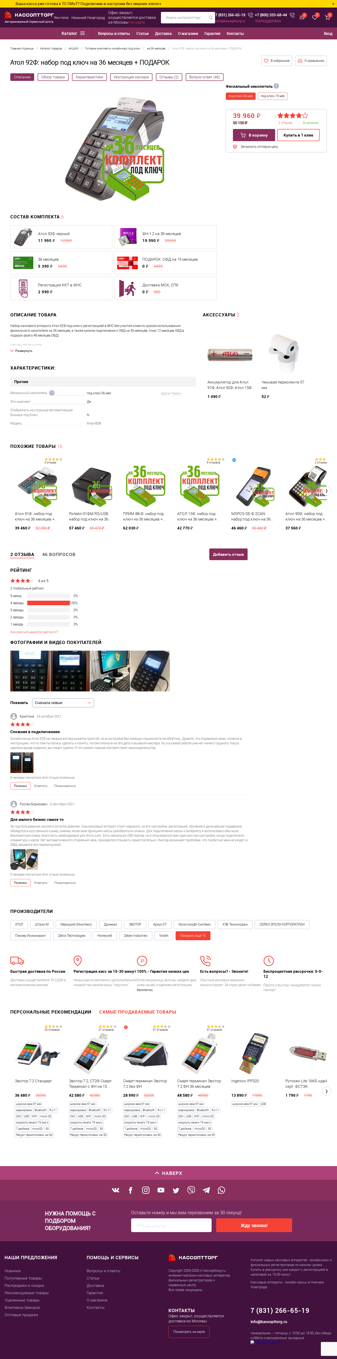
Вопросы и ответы (114, 33)
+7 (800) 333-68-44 (271, 15)
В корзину (258, 135)
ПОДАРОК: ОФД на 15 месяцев (170, 259)
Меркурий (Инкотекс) (76, 924)
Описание (22, 77)
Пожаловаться (65, 786)
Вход (328, 33)
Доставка (163, 33)
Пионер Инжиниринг (30, 935)
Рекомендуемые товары (27, 1293)
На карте (137, 22)
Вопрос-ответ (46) (204, 77)
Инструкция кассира (131, 77)
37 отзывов (106, 1029)
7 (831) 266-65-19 (230, 15)
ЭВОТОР (135, 924)
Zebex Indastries (135, 935)
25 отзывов (52, 1029)
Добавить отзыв (228, 554)
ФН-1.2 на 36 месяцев (161, 233)
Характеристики (89, 77)
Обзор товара (53, 77)
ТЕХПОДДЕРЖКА (268, 21)
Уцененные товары (22, 1300)
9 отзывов (213, 462)
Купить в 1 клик (298, 135)
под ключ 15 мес (273, 96)
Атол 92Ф (94, 423)
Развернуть (23, 351)
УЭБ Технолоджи (235, 924)
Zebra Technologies (72, 935)
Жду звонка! (254, 1225)
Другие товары (171, 393)
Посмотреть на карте (189, 1332)
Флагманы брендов (22, 1307)
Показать (19, 702)
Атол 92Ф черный (54, 233)
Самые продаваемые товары (137, 1012)
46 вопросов (59, 554)
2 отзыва (321, 462)
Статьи (142, 33)
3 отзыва (50, 462)
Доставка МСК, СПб (160, 285)
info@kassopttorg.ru (230, 21)
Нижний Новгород (88, 17)
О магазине (188, 33)
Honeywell (104, 935)
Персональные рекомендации (50, 1012)
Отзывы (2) (169, 77)
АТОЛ (19, 924)
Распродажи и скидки (24, 1285)
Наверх (172, 1173)
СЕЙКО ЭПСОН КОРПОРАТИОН (282, 924)
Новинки (13, 1271)
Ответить (40, 786)
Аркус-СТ (160, 924)
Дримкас (110, 924)
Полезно (20, 786)
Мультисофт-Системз (194, 924)
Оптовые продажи (21, 1314)
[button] (326, 491)
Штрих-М (42, 924)
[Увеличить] (114, 149)
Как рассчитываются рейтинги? (34, 632)
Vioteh (163, 935)
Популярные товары (23, 1278)
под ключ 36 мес (241, 96)
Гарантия (212, 33)
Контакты (235, 33)
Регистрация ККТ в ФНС (60, 285)
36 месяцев (48, 259)
